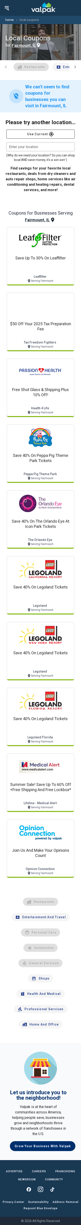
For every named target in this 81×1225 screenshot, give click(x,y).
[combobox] (40, 146)
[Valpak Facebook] (29, 1189)
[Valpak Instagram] (40, 1189)
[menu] (7, 8)
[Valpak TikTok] (52, 1189)
